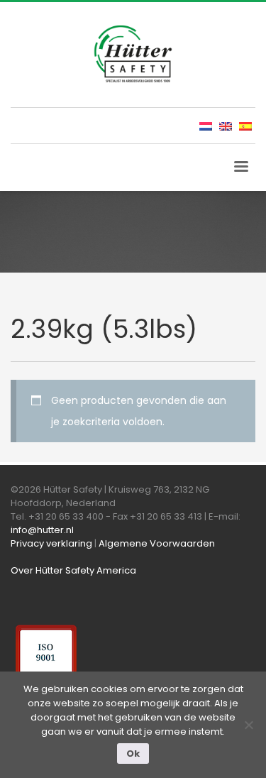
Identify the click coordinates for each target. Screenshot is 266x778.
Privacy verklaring (51, 543)
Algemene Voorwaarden (157, 543)
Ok (133, 753)
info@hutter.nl (42, 530)
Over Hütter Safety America (73, 570)
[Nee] (248, 725)
